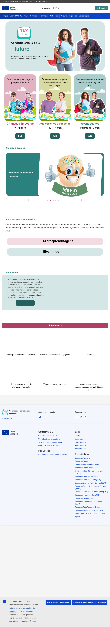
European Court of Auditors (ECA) (88, 480)
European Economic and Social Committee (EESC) (91, 487)
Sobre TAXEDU (16, 16)
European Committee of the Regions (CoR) (91, 492)
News (26, 16)
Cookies (78, 436)
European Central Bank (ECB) (86, 476)
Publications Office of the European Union (91, 514)
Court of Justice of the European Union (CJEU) (90, 472)
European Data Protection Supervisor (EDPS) (89, 503)
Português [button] (59, 8)
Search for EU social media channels (52, 455)
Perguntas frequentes (68, 16)
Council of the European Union (87, 464)
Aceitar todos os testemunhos (58, 602)
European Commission (84, 468)
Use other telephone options (49, 439)
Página (5, 16)
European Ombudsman (84, 498)
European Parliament (83, 458)
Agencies (78, 517)
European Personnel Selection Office (89, 510)
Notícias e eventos (15, 147)
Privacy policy (80, 442)
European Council (82, 461)
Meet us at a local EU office (48, 445)
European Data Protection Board (87, 507)
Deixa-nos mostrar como (25, 303)
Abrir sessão (46, 8)
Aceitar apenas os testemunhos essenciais (89, 602)
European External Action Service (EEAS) (91, 483)
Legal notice (79, 439)
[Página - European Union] (10, 8)
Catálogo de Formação (39, 16)
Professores (54, 16)
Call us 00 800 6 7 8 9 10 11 (49, 436)
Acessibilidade (80, 449)
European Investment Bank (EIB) (87, 495)
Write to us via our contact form (50, 442)
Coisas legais (84, 16)
